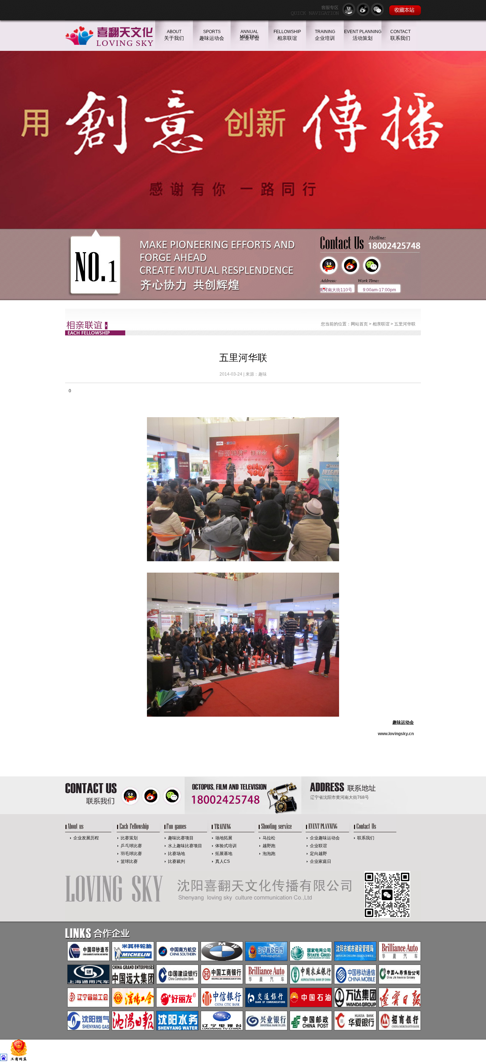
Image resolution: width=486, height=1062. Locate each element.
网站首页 (359, 324)
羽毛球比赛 (131, 853)
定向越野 (318, 853)
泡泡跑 (269, 853)
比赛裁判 (176, 861)
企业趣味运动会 (325, 837)
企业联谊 (318, 845)
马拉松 (269, 837)
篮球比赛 (129, 861)
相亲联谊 (381, 324)
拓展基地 (223, 853)
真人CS (222, 861)
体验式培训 (226, 845)
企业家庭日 (320, 861)
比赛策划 (129, 837)
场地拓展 (223, 837)
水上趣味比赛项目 (185, 845)
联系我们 (365, 837)
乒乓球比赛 (131, 845)
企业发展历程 (86, 837)
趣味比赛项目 (181, 837)
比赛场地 (176, 853)
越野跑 (269, 845)
